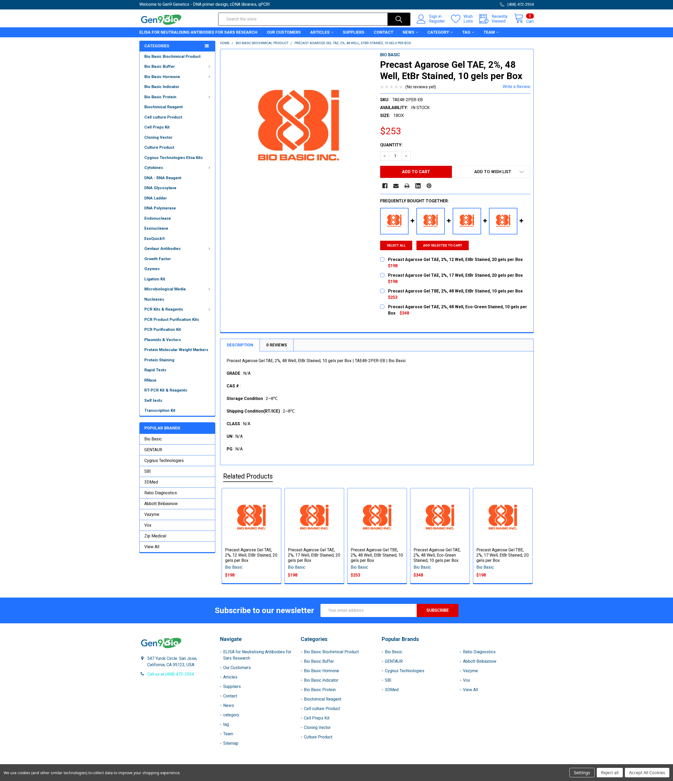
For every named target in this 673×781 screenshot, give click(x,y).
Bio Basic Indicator (161, 86)
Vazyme (151, 514)
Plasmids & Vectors (162, 339)
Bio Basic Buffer (159, 66)
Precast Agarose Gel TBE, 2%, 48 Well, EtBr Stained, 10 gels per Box (377, 555)
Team (489, 32)
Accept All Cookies (647, 772)
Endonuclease (157, 218)
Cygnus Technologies (164, 460)
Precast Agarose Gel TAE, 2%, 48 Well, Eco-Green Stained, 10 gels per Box (437, 555)
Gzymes (152, 268)
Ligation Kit (154, 279)
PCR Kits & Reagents (163, 309)
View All (151, 546)
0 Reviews (276, 345)
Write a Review (516, 86)
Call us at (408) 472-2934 (170, 674)
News (408, 32)
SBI (147, 471)
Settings (582, 772)
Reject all (610, 772)
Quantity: (391, 144)
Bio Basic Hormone (162, 76)
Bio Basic (153, 438)
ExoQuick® (154, 238)
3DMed (151, 482)
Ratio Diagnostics (160, 492)
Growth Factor (157, 258)
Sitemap (230, 743)
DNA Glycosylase (160, 188)
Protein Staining (159, 360)
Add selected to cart (442, 245)
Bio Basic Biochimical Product (172, 56)
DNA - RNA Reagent (162, 178)
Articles (320, 32)
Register (437, 21)
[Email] (396, 186)
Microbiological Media (165, 289)
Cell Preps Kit (157, 127)
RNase (150, 380)
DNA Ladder (155, 198)
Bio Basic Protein (160, 97)
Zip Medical (155, 535)
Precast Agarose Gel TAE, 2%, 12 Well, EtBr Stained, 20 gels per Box (251, 555)
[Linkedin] (418, 186)
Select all (396, 245)
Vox (147, 525)
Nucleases (154, 299)
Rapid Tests (155, 370)
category (438, 32)
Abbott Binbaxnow (161, 503)
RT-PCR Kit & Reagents (165, 390)
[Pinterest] (429, 186)
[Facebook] (385, 186)
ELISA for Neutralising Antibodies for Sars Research (198, 32)
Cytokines (153, 167)
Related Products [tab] (248, 476)
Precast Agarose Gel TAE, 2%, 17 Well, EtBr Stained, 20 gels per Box (314, 555)
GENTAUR (153, 449)
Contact (383, 32)
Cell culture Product (163, 117)
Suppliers (353, 32)
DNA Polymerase (160, 208)
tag (466, 32)
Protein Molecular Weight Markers (176, 349)
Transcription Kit (159, 410)
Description (240, 345)
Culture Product (159, 147)
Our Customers (284, 32)
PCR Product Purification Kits (171, 319)
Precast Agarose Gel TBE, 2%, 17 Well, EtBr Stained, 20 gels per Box (502, 555)
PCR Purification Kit (162, 329)
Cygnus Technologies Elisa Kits (173, 157)
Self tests (153, 400)
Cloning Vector (158, 137)
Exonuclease (156, 228)
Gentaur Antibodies (162, 248)
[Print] (407, 186)
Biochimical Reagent (163, 107)
